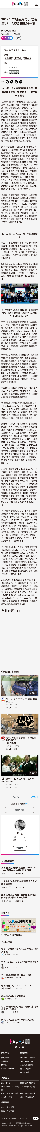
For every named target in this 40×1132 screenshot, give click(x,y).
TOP (35, 1118)
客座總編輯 (24, 1072)
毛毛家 (7, 954)
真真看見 (8, 999)
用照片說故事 (6, 1097)
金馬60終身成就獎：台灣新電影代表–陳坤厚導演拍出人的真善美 (19, 896)
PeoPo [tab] (16, 797)
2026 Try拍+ (6, 1083)
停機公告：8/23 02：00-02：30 (16, 985)
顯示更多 (12, 67)
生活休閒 (18, 58)
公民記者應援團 (26, 1065)
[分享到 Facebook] (7, 82)
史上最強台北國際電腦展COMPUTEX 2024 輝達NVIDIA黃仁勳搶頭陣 (19, 869)
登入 (27, 804)
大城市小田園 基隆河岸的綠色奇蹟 (17, 1019)
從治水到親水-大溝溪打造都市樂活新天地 (20, 963)
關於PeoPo (6, 1057)
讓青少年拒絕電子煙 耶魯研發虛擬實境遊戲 (21, 739)
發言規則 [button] (34, 797)
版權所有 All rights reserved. (14, 72)
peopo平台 (9, 988)
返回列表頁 (19, 810)
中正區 (23, 50)
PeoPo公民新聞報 (27, 1057)
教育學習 (8, 58)
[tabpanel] (19, 803)
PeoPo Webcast (26, 1061)
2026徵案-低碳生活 (28, 1083)
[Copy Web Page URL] (20, 82)
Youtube (23, 1047)
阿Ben (7, 1012)
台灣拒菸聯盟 (11, 743)
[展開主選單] (3, 4)
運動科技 (27, 58)
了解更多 (20, 848)
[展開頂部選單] (36, 4)
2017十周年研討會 (27, 1086)
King (20, 833)
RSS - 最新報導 (7, 1107)
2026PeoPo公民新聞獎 (11, 935)
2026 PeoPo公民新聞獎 (10, 1088)
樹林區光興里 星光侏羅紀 (13, 995)
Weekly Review (7, 1068)
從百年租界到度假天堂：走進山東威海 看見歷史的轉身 (19, 1008)
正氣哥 (7, 1022)
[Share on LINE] (16, 82)
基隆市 (16, 50)
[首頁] (20, 4)
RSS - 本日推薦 (7, 1111)
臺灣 (11, 50)
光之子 (7, 967)
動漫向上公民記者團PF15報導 (20, 778)
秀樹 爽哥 (9, 782)
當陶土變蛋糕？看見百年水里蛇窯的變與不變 (19, 950)
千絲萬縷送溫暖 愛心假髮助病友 (16, 975)
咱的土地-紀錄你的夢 (9, 1093)
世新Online (10, 702)
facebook (16, 1047)
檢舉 (18, 38)
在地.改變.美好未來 (27, 1093)
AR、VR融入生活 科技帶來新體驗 (21, 698)
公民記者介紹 (25, 1068)
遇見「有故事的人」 (28, 1097)
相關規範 (5, 1061)
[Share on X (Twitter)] (11, 82)
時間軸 (4, 1065)
